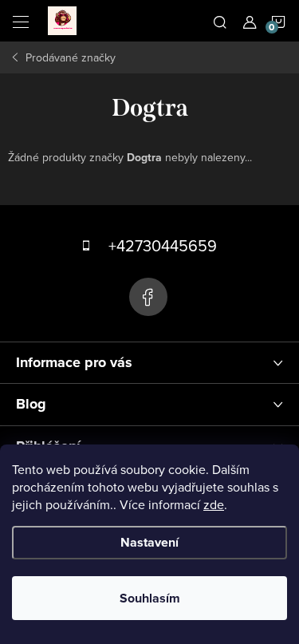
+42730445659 (162, 245)
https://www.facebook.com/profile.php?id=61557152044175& (148, 297)
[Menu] (20, 20)
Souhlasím (150, 598)
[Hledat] (220, 20)
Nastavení (149, 542)
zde (213, 504)
